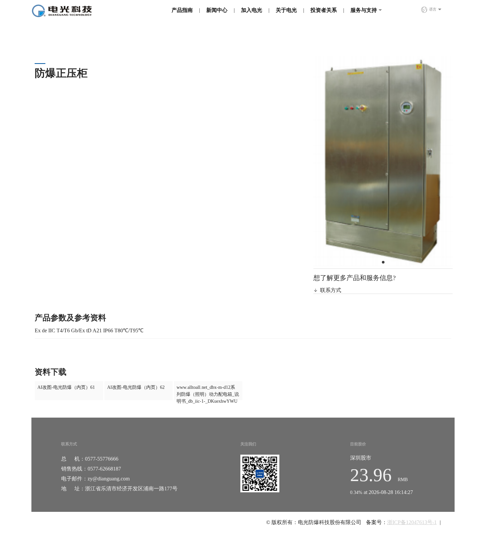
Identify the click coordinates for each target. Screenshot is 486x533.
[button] (383, 262)
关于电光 (286, 10)
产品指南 (182, 10)
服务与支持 (363, 10)
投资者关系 (323, 10)
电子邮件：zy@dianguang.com (95, 478)
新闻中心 (216, 10)
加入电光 (251, 10)
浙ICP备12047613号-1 (412, 522)
